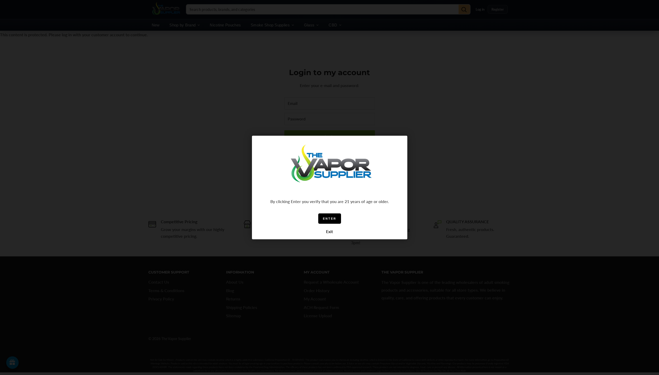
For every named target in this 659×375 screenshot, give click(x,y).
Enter (329, 218)
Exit (329, 231)
